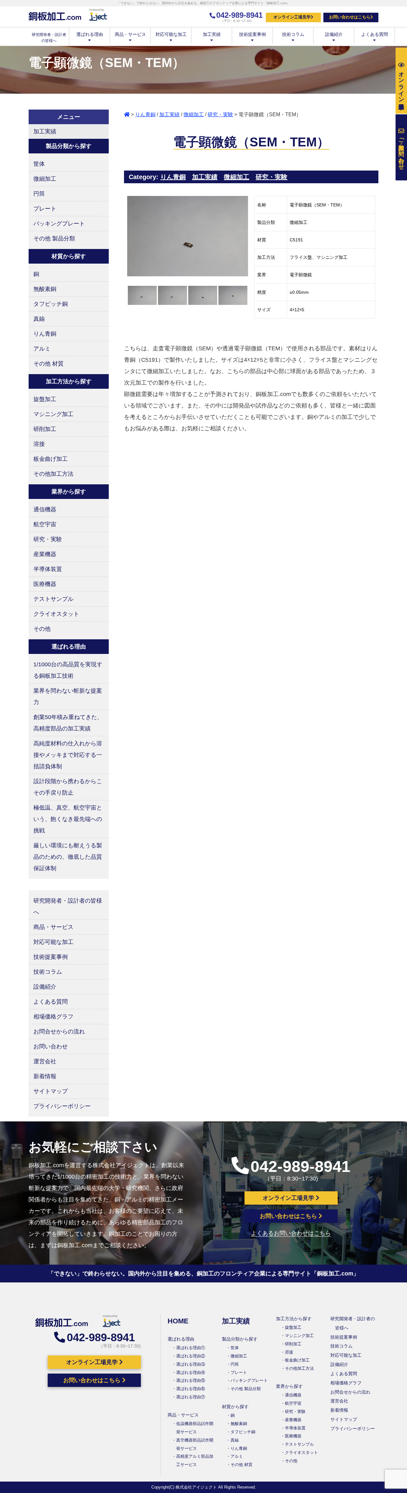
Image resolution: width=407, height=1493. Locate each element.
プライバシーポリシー (62, 1106)
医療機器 (44, 584)
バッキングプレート (59, 223)
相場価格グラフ (53, 1016)
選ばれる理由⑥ (190, 1388)
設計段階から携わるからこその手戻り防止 (67, 787)
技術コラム (293, 34)
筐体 (39, 164)
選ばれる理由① (190, 1347)
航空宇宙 (44, 524)
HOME (178, 1321)
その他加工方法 (53, 474)
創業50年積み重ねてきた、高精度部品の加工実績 (68, 723)
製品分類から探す (240, 1339)
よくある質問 (374, 34)
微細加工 (193, 114)
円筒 (39, 194)
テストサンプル (53, 599)
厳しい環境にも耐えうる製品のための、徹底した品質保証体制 (67, 856)
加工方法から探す (294, 1318)
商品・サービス (130, 34)
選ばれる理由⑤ (190, 1380)
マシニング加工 (53, 414)
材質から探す (235, 1406)
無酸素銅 (44, 289)
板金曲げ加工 (50, 459)
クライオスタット (56, 614)
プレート (44, 208)
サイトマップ (50, 1091)
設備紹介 (334, 34)
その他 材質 (48, 363)
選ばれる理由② (190, 1356)
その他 (42, 629)
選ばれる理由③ (190, 1364)
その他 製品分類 (54, 238)
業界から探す (289, 1386)
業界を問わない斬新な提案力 (67, 696)
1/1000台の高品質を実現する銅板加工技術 (67, 670)
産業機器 (44, 554)
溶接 (39, 444)
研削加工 (44, 429)
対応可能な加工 (171, 34)
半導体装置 (47, 569)
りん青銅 (145, 114)
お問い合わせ (50, 1046)
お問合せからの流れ (59, 1031)
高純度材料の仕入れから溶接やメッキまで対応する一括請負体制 (67, 755)
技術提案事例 (252, 34)
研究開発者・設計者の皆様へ (67, 906)
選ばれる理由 (89, 34)
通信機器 (44, 509)
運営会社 (44, 1061)
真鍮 (39, 319)
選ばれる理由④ (190, 1372)
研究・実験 (220, 114)
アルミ (42, 349)
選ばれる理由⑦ (190, 1397)
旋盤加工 (44, 399)
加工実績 (212, 34)
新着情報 (44, 1076)
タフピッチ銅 (50, 304)
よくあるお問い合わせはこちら (291, 1233)
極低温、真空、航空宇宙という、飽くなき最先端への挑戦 (67, 819)
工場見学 (401, 84)
